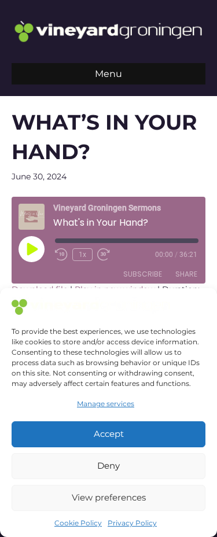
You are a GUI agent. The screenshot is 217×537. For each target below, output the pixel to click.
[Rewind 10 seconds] (61, 254)
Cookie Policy (78, 522)
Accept (109, 433)
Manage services (105, 403)
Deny (108, 465)
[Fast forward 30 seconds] (104, 254)
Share (186, 274)
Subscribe (142, 274)
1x (82, 255)
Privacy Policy (132, 522)
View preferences (109, 497)
